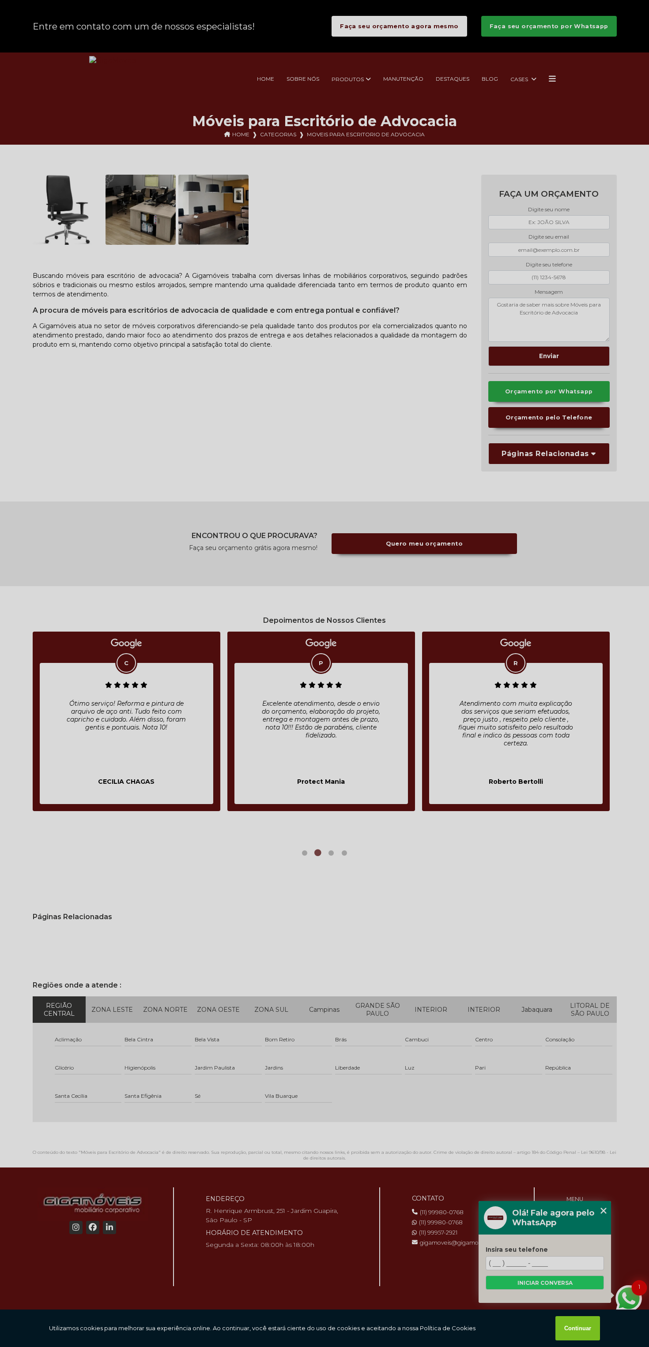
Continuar (577, 1328)
